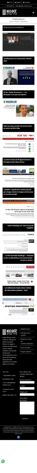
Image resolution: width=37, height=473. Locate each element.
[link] (3, 461)
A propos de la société (25, 334)
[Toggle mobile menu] (33, 13)
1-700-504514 (9, 6)
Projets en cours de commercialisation (27, 341)
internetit (31, 427)
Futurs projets (25, 348)
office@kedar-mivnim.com (24, 6)
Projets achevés (26, 352)
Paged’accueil (25, 329)
